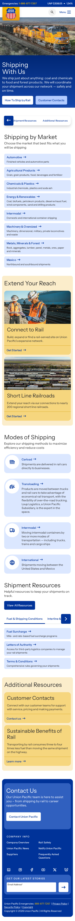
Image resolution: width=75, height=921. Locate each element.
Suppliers (12, 854)
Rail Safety (45, 842)
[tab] (24, 619)
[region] (60, 3)
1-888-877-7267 (28, 3)
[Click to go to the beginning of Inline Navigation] (8, 121)
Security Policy (12, 907)
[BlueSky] (66, 870)
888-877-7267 (42, 903)
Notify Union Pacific (50, 848)
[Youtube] (43, 870)
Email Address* (15, 884)
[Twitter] (55, 870)
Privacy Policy (59, 903)
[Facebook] (32, 870)
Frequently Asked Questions (49, 856)
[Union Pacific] (11, 13)
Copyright (27, 907)
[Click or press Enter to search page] (52, 12)
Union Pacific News (18, 848)
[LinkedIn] (9, 870)
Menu (62, 12)
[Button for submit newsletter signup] (63, 887)
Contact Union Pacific (23, 816)
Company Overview (18, 842)
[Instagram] (20, 870)
